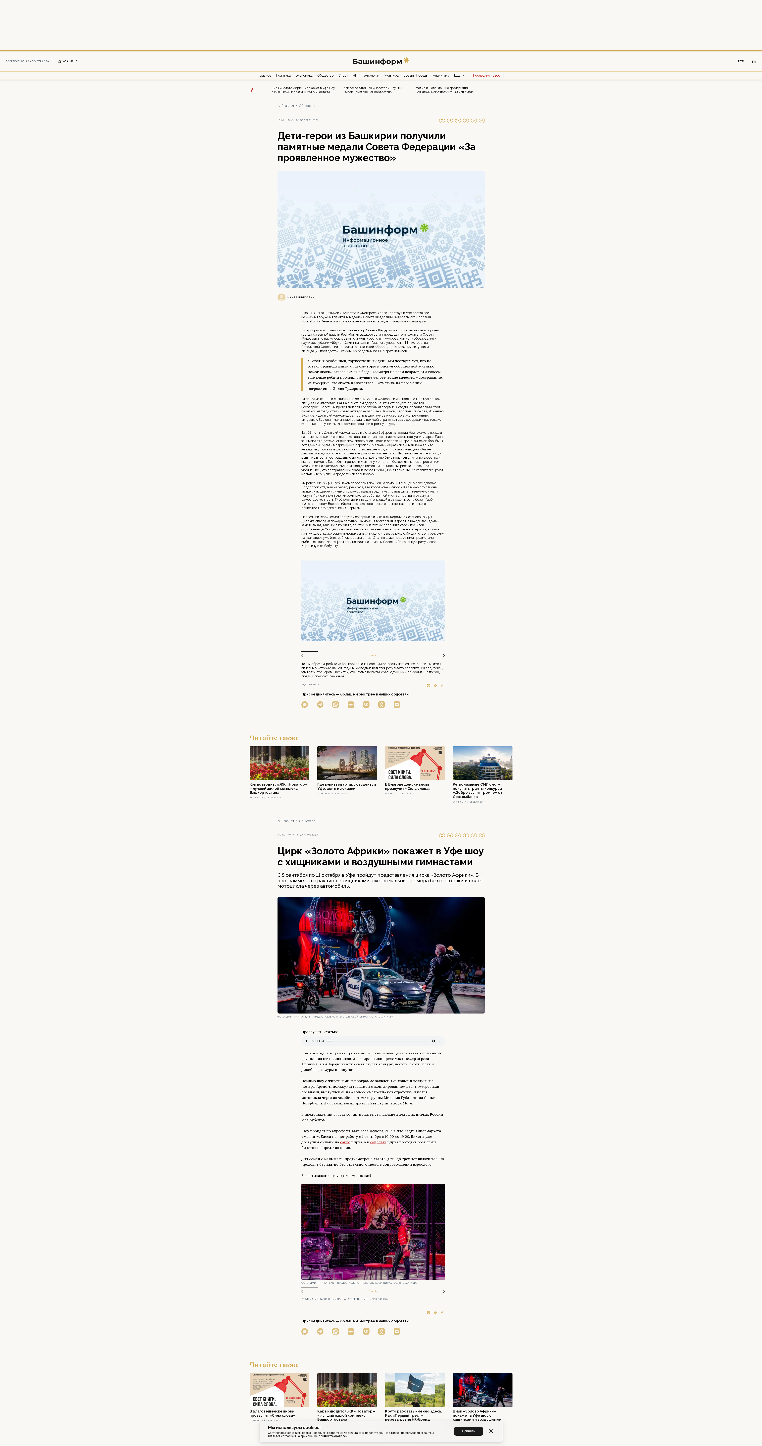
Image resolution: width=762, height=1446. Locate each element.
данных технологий (333, 1436)
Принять (468, 1431)
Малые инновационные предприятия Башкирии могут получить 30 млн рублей (445, 90)
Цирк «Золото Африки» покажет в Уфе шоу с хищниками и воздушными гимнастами (303, 90)
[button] (442, 655)
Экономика (304, 75)
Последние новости (488, 75)
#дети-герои (310, 684)
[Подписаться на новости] (397, 704)
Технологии (371, 75)
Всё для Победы (415, 75)
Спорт (343, 75)
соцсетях (378, 1142)
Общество (325, 75)
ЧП (355, 75)
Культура (391, 75)
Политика (283, 75)
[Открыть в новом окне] (304, 704)
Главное (264, 75)
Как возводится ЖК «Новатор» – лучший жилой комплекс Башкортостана (373, 90)
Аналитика (441, 75)
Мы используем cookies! (294, 1427)
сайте (345, 1142)
